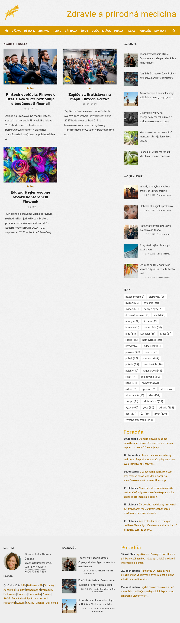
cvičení (132, 309)
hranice (132, 327)
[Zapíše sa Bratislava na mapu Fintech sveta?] (89, 66)
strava (166, 389)
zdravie (166, 407)
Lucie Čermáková (102, 589)
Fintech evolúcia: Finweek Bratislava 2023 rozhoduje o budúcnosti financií (30, 99)
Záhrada (71, 30)
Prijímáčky (47, 590)
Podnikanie (10, 594)
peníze (151, 352)
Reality (21, 590)
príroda (132, 364)
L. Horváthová (102, 570)
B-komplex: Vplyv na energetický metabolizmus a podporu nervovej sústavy (156, 117)
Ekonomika (34, 594)
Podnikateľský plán (22, 598)
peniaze (133, 352)
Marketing (9, 602)
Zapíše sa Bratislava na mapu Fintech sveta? (89, 96)
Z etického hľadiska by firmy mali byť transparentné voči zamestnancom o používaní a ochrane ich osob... (150, 509)
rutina (131, 389)
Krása (106, 30)
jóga (131, 333)
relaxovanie (150, 376)
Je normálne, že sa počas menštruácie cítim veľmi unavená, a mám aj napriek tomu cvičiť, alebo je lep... (148, 443)
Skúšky (30, 602)
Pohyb (57, 30)
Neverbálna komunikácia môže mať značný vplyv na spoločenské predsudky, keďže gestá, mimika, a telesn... (149, 492)
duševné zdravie (137, 315)
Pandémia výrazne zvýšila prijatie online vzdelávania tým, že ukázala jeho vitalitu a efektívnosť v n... (147, 575)
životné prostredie (139, 420)
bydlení (132, 302)
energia (132, 321)
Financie (22, 594)
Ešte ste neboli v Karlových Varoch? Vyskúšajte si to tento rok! (157, 269)
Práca (118, 30)
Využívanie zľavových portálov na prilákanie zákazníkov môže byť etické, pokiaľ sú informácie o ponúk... (148, 558)
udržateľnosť (153, 401)
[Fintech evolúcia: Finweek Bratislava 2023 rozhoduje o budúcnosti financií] (30, 66)
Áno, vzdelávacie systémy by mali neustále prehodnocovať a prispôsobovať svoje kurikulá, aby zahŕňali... (149, 459)
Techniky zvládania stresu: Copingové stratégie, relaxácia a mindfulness (158, 58)
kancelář (147, 333)
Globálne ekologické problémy (156, 206)
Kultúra (20, 602)
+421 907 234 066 (35, 567)
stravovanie (135, 395)
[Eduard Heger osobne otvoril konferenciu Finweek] (30, 165)
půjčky (132, 370)
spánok (149, 389)
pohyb (132, 358)
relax (131, 376)
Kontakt (160, 30)
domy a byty (153, 309)
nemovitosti (152, 339)
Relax (131, 30)
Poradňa (145, 30)
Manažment (33, 590)
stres (154, 395)
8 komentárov (164, 195)
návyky (132, 346)
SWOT (7, 598)
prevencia (151, 358)
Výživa (16, 30)
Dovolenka (52, 602)
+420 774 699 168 (35, 571)
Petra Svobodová (102, 608)
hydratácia (153, 327)
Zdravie (43, 30)
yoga (148, 407)
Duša (95, 30)
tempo (132, 401)
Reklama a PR (35, 585)
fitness (151, 321)
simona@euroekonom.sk (38, 563)
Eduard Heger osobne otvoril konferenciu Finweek (30, 197)
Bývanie (29, 30)
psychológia (153, 364)
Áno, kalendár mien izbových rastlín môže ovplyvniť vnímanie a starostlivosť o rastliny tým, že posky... (150, 525)
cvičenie (151, 302)
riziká (131, 383)
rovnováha (150, 383)
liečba (132, 339)
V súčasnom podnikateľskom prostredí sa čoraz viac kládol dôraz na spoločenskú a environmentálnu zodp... (148, 476)
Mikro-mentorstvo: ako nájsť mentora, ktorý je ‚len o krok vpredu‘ (156, 137)
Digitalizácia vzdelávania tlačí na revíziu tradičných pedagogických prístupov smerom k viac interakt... (148, 591)
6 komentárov (163, 254)
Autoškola (9, 590)
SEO (23, 585)
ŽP (145, 413)
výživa (132, 407)
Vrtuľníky (49, 585)
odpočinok (152, 346)
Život (84, 30)
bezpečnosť (135, 296)
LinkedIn (8, 576)
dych (159, 315)
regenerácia (152, 370)
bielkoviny (157, 296)
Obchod (40, 602)
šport (131, 413)
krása (165, 333)
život (161, 413)
